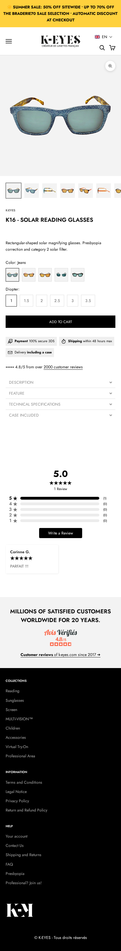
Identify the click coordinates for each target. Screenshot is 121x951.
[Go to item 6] (103, 190)
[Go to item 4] (67, 190)
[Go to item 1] (13, 190)
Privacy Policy (17, 801)
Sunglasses (15, 700)
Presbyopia (15, 873)
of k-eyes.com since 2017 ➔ (60, 654)
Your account (16, 836)
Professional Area (20, 756)
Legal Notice (16, 791)
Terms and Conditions (24, 782)
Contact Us (15, 845)
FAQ (9, 864)
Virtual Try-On (17, 746)
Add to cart (60, 321)
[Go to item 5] (85, 190)
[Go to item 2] (31, 190)
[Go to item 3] (49, 190)
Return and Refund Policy (26, 810)
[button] (103, 37)
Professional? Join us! (24, 883)
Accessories (16, 737)
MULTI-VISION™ (19, 719)
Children (13, 728)
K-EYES (10, 210)
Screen (11, 709)
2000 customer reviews (63, 367)
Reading (12, 691)
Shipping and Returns (23, 855)
